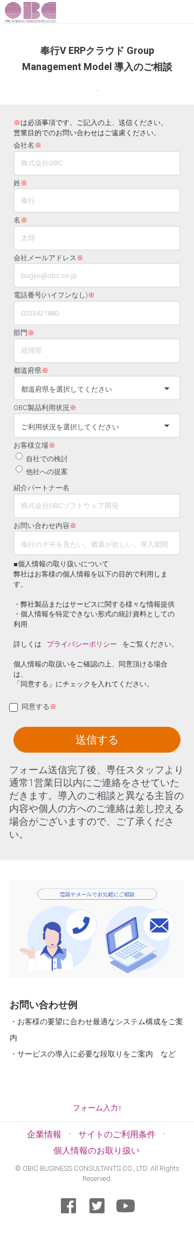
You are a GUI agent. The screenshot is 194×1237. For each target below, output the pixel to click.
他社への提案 (47, 472)
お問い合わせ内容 (45, 526)
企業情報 (44, 1134)
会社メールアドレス (48, 258)
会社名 (27, 145)
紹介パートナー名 (41, 488)
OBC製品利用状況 (45, 408)
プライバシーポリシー (82, 644)
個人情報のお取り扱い (96, 1150)
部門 (23, 333)
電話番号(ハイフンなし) (54, 295)
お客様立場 (34, 445)
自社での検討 (47, 459)
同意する (39, 707)
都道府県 (30, 370)
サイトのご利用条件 (117, 1134)
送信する (97, 739)
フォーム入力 (95, 1107)
